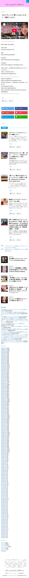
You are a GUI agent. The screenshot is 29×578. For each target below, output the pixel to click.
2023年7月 (3, 388)
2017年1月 (3, 496)
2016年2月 (3, 508)
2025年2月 (3, 362)
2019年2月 (3, 463)
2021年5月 (3, 425)
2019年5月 (3, 459)
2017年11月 (4, 484)
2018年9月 (3, 470)
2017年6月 (3, 489)
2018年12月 (4, 466)
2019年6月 (3, 457)
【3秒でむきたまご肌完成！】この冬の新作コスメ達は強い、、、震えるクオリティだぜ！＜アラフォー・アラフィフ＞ (14, 321)
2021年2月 (3, 429)
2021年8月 (3, 421)
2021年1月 (3, 430)
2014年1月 (3, 524)
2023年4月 (3, 393)
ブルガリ (3, 548)
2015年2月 (3, 513)
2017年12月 (4, 482)
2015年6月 (3, 512)
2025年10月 (4, 351)
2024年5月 (3, 374)
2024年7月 (3, 372)
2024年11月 (4, 366)
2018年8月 (3, 471)
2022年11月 (4, 400)
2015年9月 (3, 509)
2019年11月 (4, 450)
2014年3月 (3, 523)
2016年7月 (3, 503)
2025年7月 (3, 355)
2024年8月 (3, 370)
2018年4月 (3, 477)
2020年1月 (3, 447)
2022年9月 (3, 402)
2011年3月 (3, 536)
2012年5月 (3, 533)
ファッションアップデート (14, 5)
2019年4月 (3, 460)
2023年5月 (3, 391)
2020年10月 (4, 435)
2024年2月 (3, 379)
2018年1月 (3, 481)
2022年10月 (4, 401)
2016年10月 (4, 499)
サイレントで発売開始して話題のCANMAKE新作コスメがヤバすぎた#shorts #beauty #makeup (18, 269)
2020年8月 (3, 437)
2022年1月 (3, 414)
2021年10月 (4, 418)
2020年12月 (4, 432)
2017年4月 (3, 492)
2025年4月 (3, 359)
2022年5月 (3, 408)
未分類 (2, 550)
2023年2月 (3, 395)
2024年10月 (4, 367)
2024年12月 (4, 365)
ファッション (4, 546)
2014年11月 (4, 516)
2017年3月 (3, 494)
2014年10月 (4, 517)
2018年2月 (3, 480)
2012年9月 (3, 530)
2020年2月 (3, 446)
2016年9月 (3, 501)
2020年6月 (3, 440)
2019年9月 (3, 453)
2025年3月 (3, 360)
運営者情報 (20, 566)
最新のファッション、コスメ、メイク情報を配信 (14, 573)
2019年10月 (4, 452)
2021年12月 (4, 415)
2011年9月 (3, 534)
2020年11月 (4, 433)
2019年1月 (3, 464)
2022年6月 (3, 407)
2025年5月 (3, 358)
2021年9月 (3, 419)
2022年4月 (3, 409)
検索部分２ (9, 564)
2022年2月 (3, 412)
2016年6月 (3, 505)
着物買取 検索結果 (12, 566)
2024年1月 (3, 380)
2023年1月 (3, 397)
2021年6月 (3, 423)
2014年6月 (3, 522)
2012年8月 (3, 531)
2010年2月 (3, 537)
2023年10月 (4, 384)
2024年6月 (3, 373)
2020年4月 (3, 443)
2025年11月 (4, 349)
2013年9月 (3, 526)
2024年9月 (3, 369)
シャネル (3, 545)
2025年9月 (3, 352)
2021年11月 (4, 416)
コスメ (2, 543)
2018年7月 (3, 473)
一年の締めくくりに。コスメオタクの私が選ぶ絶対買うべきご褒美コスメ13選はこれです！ (18, 279)
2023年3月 (3, 394)
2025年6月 (3, 356)
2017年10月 (4, 485)
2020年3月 (3, 444)
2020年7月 (3, 439)
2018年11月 (4, 467)
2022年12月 (4, 398)
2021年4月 (3, 426)
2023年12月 (4, 381)
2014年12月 (4, 515)
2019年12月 (4, 449)
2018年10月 (4, 468)
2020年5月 (3, 442)
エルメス (3, 542)
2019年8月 (3, 454)
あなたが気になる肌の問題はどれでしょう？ (13, 559)
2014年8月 (3, 520)
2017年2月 (3, 495)
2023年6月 (3, 390)
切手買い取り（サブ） (22, 562)
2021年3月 (3, 428)
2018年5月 (3, 475)
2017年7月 (3, 488)
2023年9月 (3, 386)
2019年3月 (3, 461)
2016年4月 (3, 506)
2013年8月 (3, 527)
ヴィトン (4, 123)
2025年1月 (3, 363)
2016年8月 (3, 502)
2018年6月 (3, 474)
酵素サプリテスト (21, 567)
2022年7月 (3, 405)
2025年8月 (3, 353)
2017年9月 (3, 487)
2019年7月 (3, 456)
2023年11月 (4, 383)
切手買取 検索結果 (9, 563)
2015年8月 (3, 510)
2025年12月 (4, 348)
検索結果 (15, 563)
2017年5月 (3, 491)
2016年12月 (4, 498)
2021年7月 (3, 422)
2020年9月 (3, 436)
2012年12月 (4, 529)
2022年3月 (3, 411)
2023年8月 (3, 387)
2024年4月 (3, 376)
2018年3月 (3, 478)
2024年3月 (3, 377)
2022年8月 (3, 404)
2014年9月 (3, 519)
